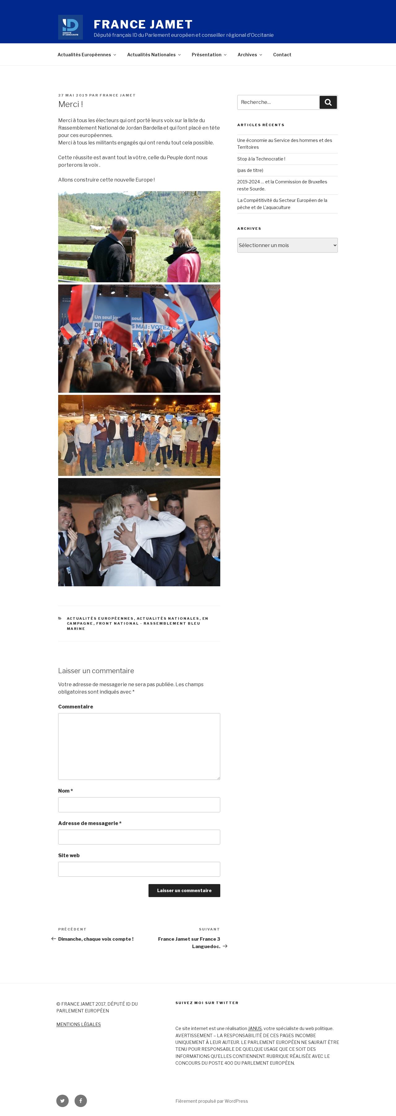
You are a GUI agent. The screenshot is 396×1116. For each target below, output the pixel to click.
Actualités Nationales (151, 54)
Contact (282, 54)
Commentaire (75, 707)
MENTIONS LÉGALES (78, 1024)
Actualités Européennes (84, 54)
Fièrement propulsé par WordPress (211, 1101)
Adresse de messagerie (90, 823)
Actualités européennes (100, 618)
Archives (247, 54)
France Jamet (143, 24)
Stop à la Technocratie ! (261, 158)
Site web (69, 855)
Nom (65, 791)
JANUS (255, 1028)
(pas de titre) (250, 170)
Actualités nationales (168, 618)
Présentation (207, 54)
